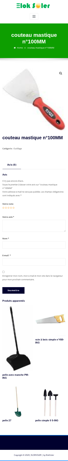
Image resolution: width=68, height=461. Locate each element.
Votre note (7, 203)
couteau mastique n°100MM (40, 47)
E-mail (6, 255)
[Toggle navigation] (34, 16)
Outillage (17, 148)
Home (20, 47)
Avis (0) (11, 164)
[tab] (11, 165)
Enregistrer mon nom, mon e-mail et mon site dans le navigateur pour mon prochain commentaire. (32, 277)
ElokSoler (50, 455)
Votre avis (8, 217)
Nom (5, 238)
